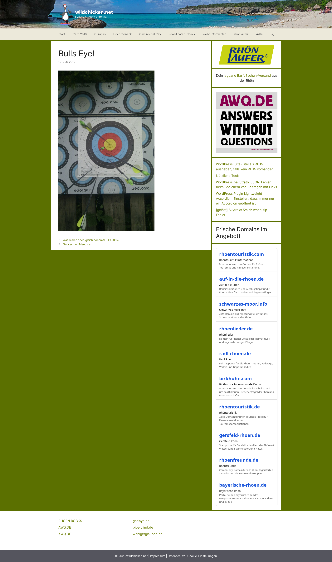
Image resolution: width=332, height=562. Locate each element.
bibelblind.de (143, 527)
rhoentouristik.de (239, 406)
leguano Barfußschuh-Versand (247, 75)
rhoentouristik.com (241, 254)
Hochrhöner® (122, 34)
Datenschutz (176, 556)
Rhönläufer (240, 34)
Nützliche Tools (228, 176)
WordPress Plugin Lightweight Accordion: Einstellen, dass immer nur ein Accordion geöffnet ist (245, 198)
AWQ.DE (64, 527)
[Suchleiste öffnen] (272, 34)
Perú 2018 (80, 34)
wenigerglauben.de (148, 534)
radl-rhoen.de (235, 353)
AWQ (259, 34)
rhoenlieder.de (236, 328)
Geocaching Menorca (76, 244)
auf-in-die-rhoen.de (241, 279)
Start (61, 34)
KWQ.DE (64, 534)
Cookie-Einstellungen (202, 556)
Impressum (157, 556)
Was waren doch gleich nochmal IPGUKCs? (91, 240)
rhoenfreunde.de (238, 460)
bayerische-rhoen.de (242, 485)
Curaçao (100, 34)
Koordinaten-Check (182, 34)
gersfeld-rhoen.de (239, 435)
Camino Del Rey (150, 34)
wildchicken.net (94, 12)
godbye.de (141, 521)
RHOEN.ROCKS (70, 521)
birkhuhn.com (235, 378)
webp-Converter (214, 34)
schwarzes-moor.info (243, 304)
